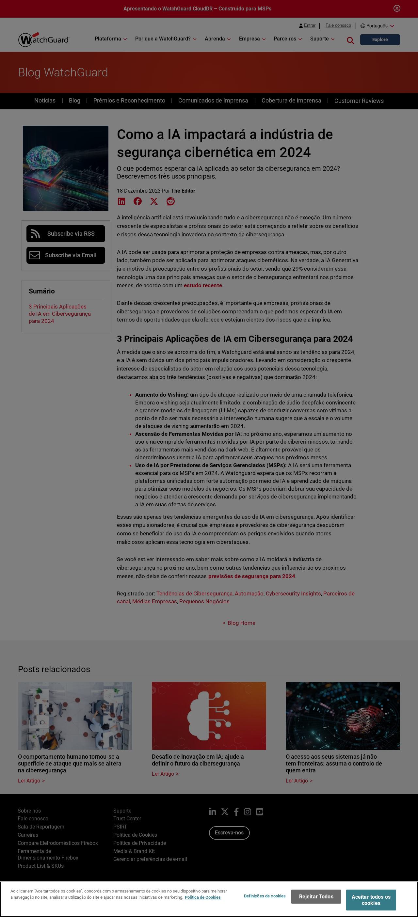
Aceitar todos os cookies (371, 900)
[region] (209, 899)
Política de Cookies (203, 897)
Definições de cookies (265, 895)
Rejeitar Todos (316, 896)
